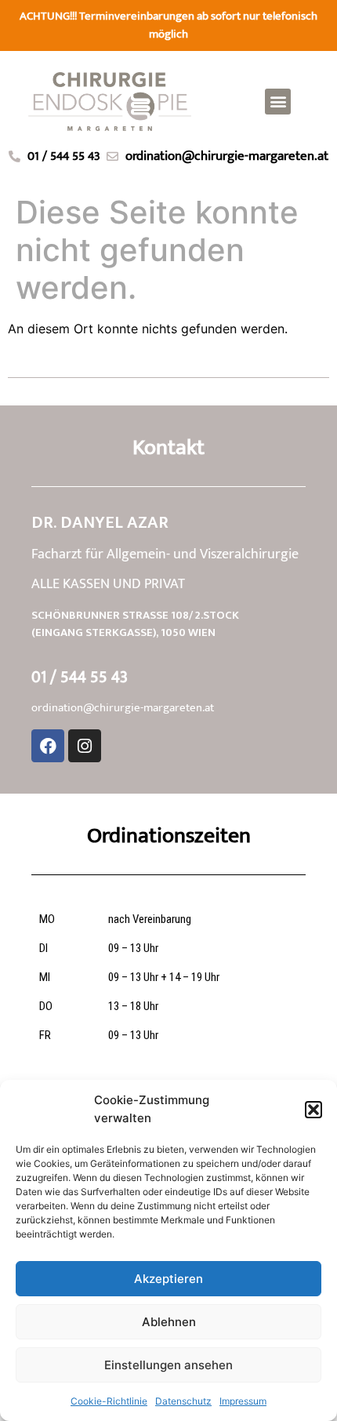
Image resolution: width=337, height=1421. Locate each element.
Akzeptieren (168, 1278)
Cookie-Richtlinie (109, 1401)
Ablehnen (169, 1321)
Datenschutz (183, 1401)
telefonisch (290, 16)
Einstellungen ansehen (168, 1364)
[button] (313, 1110)
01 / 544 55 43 (79, 677)
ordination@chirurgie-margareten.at (122, 708)
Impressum (242, 1401)
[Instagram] (84, 745)
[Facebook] (47, 745)
